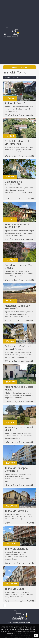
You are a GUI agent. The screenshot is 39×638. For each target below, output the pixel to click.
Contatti (28, 622)
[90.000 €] (19, 333)
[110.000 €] (19, 128)
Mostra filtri (18, 67)
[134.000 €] (19, 212)
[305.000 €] (19, 169)
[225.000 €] (19, 90)
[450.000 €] (19, 293)
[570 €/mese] (19, 576)
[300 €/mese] (19, 498)
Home (10, 622)
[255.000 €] (19, 455)
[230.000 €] (19, 374)
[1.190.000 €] (19, 252)
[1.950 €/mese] (19, 536)
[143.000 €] (19, 414)
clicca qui (10, 633)
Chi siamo (22, 622)
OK (35, 635)
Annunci (15, 622)
